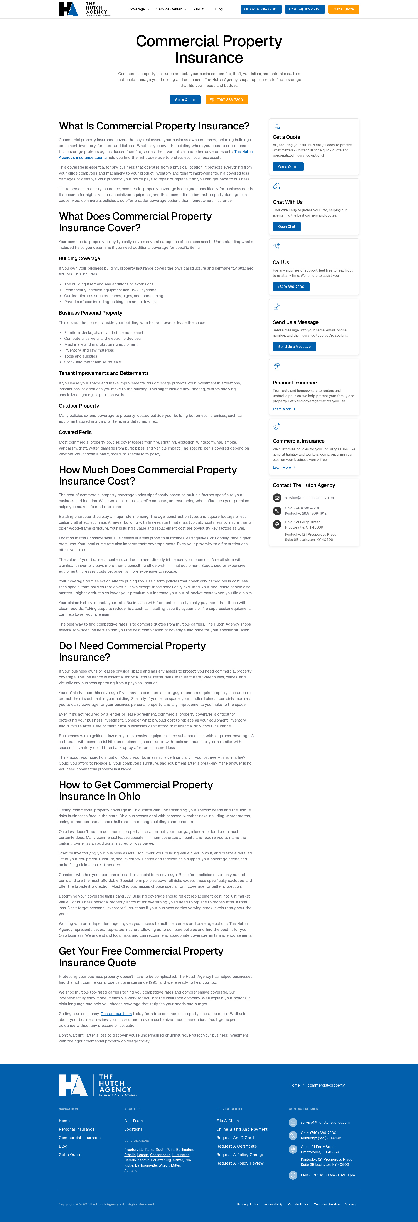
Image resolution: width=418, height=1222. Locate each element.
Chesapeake (160, 1155)
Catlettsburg (161, 1160)
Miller (175, 1165)
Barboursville (146, 1165)
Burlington (184, 1149)
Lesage (143, 1155)
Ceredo (130, 1160)
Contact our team (116, 1013)
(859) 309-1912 (314, 513)
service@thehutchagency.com (309, 497)
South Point (165, 1149)
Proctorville (134, 1149)
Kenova (143, 1160)
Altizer (177, 1160)
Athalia (130, 1155)
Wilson (163, 1165)
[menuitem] (139, 9)
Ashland (130, 1170)
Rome (150, 1149)
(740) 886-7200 (307, 508)
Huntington (180, 1155)
